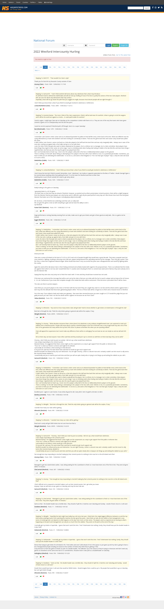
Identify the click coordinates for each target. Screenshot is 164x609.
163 (110, 67)
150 (50, 67)
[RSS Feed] (128, 597)
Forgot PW (124, 45)
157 (82, 67)
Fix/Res (32, 2)
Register (115, 45)
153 (64, 67)
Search (147, 8)
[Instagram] (123, 597)
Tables (40, 2)
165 (120, 67)
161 (101, 67)
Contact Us (53, 597)
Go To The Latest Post (123, 55)
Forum (18, 2)
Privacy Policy (44, 597)
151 (54, 67)
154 (68, 67)
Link (37, 88)
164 (115, 67)
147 (36, 67)
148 (40, 67)
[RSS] (161, 7)
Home (4, 2)
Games (11, 2)
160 (96, 67)
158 (87, 67)
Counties (25, 2)
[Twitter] (126, 597)
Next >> (37, 70)
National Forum (44, 40)
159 (92, 67)
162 (106, 67)
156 (78, 67)
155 (73, 67)
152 (59, 67)
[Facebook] (121, 597)
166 (124, 67)
